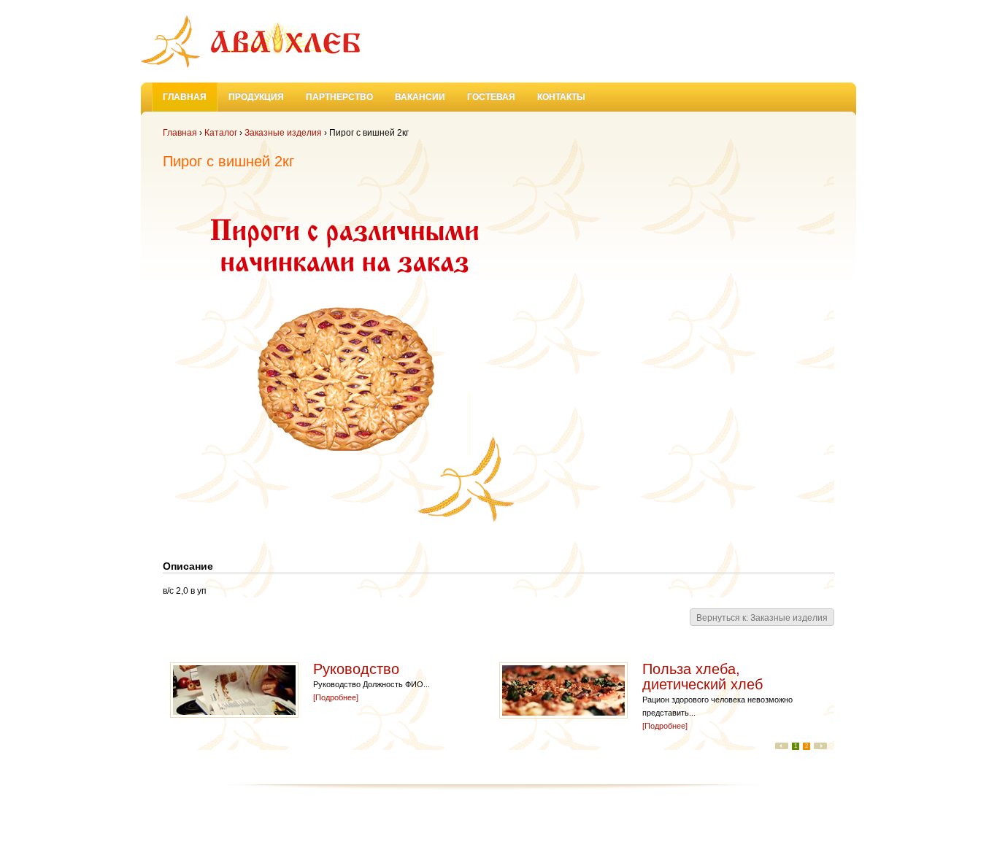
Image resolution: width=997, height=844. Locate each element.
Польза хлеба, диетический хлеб (704, 676)
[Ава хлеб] (250, 41)
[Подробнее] (335, 697)
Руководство (358, 669)
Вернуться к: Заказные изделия (762, 618)
